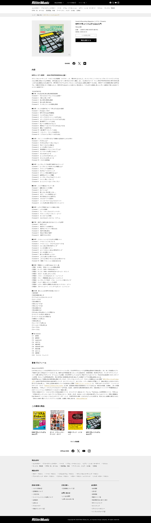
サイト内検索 (75, 441)
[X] (113, 3)
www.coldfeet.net (81, 398)
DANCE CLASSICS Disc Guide (54, 385)
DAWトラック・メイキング (83, 383)
